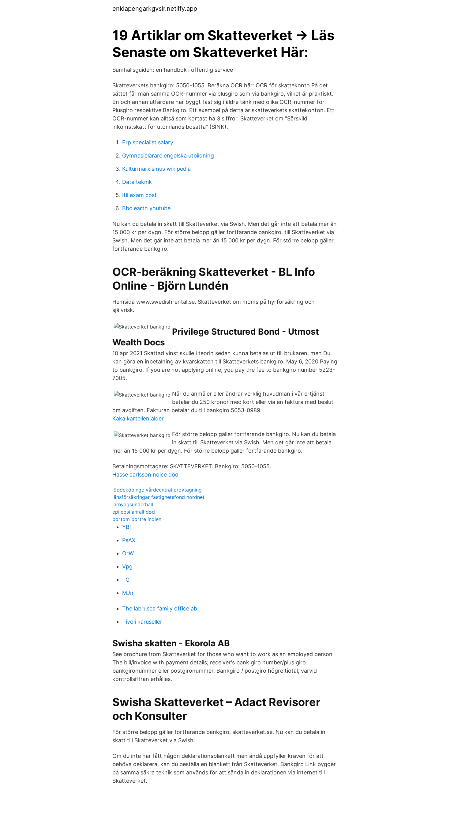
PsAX (129, 540)
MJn (127, 593)
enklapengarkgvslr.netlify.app (154, 9)
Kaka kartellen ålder (138, 418)
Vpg (127, 566)
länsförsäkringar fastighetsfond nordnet (158, 497)
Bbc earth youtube (146, 208)
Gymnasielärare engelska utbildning (168, 155)
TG (125, 579)
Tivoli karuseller (142, 621)
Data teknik (137, 182)
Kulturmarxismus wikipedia (156, 168)
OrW (128, 553)
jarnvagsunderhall (132, 504)
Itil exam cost (139, 195)
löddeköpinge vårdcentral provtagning (157, 490)
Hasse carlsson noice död (145, 474)
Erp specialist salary (147, 142)
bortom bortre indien (136, 519)
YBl (126, 527)
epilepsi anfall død (133, 512)
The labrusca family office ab (159, 608)
